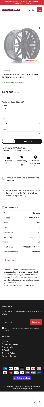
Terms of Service (9, 356)
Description (10, 260)
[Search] (24, 9)
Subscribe (36, 322)
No (5, 108)
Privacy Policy (8, 347)
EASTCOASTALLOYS (16, 386)
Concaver (6, 70)
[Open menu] (39, 9)
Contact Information (10, 344)
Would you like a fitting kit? (13, 102)
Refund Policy (7, 350)
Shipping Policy (8, 353)
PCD (3, 119)
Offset (4, 129)
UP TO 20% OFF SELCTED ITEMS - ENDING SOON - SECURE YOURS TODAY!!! (22, 2)
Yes (5, 105)
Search (5, 341)
